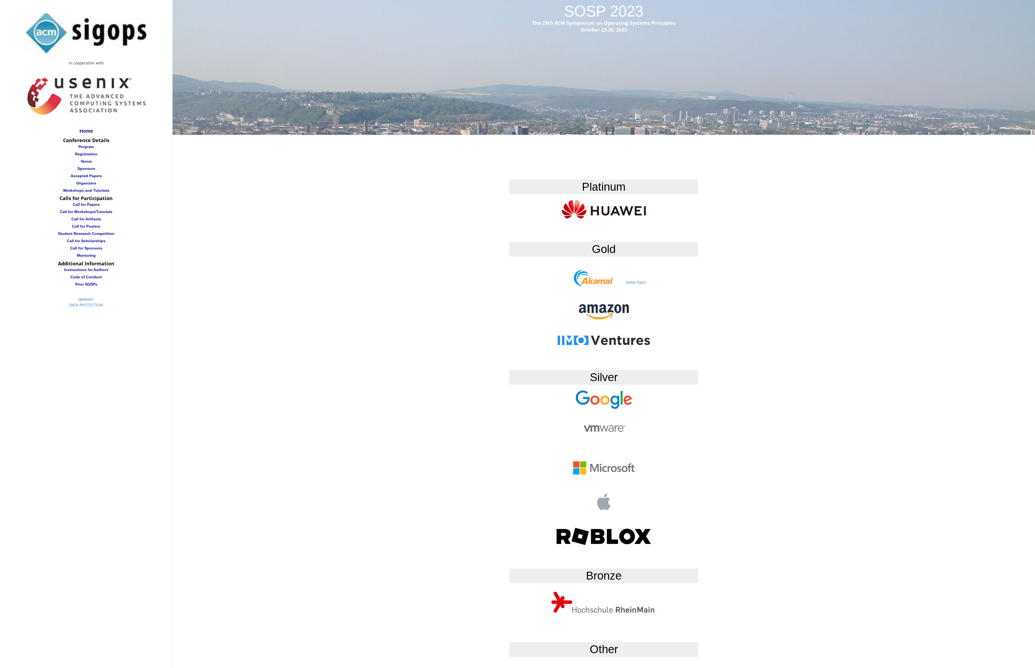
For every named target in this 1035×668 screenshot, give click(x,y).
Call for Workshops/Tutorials (86, 212)
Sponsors (86, 168)
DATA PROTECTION (86, 304)
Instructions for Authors (86, 270)
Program (86, 147)
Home (86, 131)
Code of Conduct (86, 277)
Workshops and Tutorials (86, 190)
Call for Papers (86, 205)
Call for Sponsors (86, 248)
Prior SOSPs (86, 284)
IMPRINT (86, 299)
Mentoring (86, 256)
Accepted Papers (86, 176)
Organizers (86, 183)
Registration (86, 154)
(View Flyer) (636, 282)
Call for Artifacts (86, 219)
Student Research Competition (86, 234)
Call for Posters (86, 226)
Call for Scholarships (86, 241)
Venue (86, 161)
